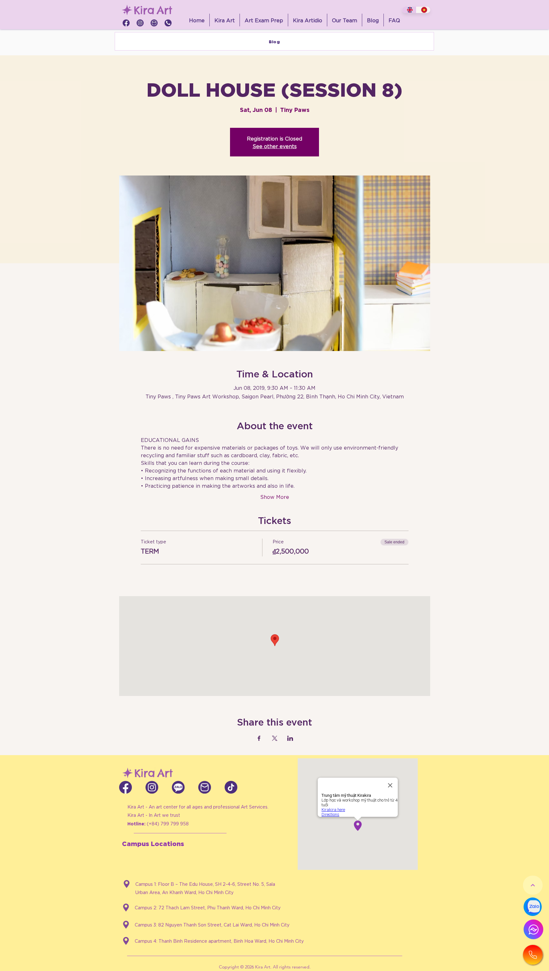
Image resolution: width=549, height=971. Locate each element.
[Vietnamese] (423, 10)
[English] (409, 10)
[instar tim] (140, 22)
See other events (275, 145)
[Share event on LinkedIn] (290, 738)
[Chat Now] (533, 907)
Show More (274, 496)
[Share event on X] (275, 738)
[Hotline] (533, 955)
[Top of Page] (533, 885)
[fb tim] (126, 22)
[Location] (126, 884)
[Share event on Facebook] (259, 738)
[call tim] (168, 22)
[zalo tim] (178, 787)
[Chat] (533, 929)
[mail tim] (154, 22)
